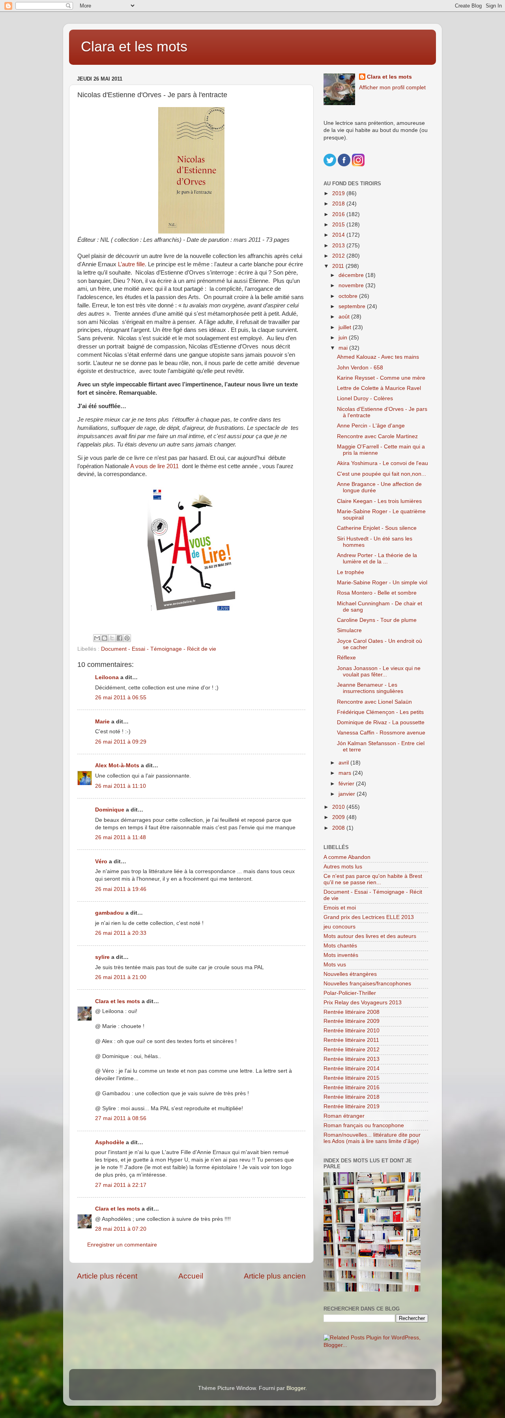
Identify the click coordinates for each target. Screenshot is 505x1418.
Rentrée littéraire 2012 (352, 1050)
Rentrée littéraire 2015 (352, 1078)
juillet (346, 327)
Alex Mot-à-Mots (117, 765)
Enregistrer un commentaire (122, 1245)
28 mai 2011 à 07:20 (120, 1229)
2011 (339, 266)
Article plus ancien (275, 1276)
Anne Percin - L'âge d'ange (371, 426)
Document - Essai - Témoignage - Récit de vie (158, 649)
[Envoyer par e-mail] (97, 638)
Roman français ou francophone (364, 1125)
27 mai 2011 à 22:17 (120, 1185)
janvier (348, 794)
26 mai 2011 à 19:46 (120, 889)
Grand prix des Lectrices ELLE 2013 (369, 917)
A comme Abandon (347, 857)
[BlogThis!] (104, 638)
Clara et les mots (134, 46)
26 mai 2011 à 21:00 (120, 977)
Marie (102, 722)
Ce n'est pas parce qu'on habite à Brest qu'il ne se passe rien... (373, 879)
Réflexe (346, 658)
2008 (339, 828)
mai (344, 348)
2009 (339, 817)
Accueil (190, 1276)
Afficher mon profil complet (392, 87)
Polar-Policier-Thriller (350, 993)
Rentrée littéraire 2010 (352, 1031)
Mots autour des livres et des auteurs (370, 936)
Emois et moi (340, 908)
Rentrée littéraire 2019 (352, 1106)
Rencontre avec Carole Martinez (377, 436)
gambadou (109, 913)
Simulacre (349, 630)
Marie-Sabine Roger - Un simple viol (382, 583)
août (345, 317)
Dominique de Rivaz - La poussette (381, 722)
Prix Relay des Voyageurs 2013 (363, 1003)
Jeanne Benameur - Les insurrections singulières (370, 688)
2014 (339, 235)
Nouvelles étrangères (350, 974)
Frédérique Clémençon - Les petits (380, 712)
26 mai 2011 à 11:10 (120, 786)
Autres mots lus (343, 867)
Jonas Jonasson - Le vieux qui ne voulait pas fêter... (379, 671)
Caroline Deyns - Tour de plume (377, 620)
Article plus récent (107, 1276)
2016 (339, 214)
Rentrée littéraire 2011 (351, 1040)
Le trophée (350, 572)
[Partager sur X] (112, 638)
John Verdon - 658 (360, 368)
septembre (353, 306)
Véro (101, 861)
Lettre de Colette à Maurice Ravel (379, 388)
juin (344, 338)
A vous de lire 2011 (154, 466)
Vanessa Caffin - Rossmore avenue (381, 733)
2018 (339, 204)
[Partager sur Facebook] (119, 638)
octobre (349, 296)
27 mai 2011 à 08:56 (120, 1118)
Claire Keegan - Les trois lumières (379, 501)
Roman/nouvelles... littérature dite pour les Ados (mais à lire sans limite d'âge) (372, 1138)
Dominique (109, 810)
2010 (339, 807)
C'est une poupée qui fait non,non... (381, 474)
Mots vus (335, 965)
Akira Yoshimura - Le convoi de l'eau (382, 463)
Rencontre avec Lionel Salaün (374, 702)
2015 (339, 225)
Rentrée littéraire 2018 (352, 1097)
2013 (339, 246)
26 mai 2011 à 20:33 (120, 933)
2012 (339, 256)
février (347, 784)
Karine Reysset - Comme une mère (381, 378)
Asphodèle (109, 1142)
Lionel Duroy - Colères (365, 398)
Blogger (295, 1388)
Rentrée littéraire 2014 (352, 1069)
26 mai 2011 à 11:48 (120, 837)
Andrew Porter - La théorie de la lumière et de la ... (377, 558)
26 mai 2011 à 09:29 (120, 742)
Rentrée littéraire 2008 (352, 1012)
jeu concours (339, 927)
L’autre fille (131, 264)
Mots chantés (340, 946)
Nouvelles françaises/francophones (367, 984)
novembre (352, 285)
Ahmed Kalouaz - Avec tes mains (378, 357)
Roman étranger (344, 1116)
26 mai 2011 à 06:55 (120, 698)
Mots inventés (341, 955)
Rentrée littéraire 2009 (352, 1021)
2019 (339, 193)
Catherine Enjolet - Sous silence (377, 528)
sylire (102, 957)
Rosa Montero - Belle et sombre (377, 593)
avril (344, 763)
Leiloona (107, 677)
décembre (352, 275)
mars (346, 773)
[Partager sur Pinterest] (127, 638)
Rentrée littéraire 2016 (352, 1087)
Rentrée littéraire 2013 (352, 1059)
